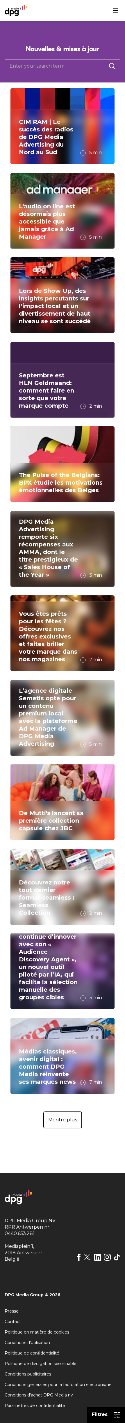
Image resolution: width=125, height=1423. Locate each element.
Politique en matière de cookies (37, 1332)
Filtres (100, 1414)
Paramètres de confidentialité (35, 1405)
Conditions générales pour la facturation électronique (58, 1384)
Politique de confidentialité (32, 1353)
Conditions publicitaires (28, 1374)
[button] (62, 1119)
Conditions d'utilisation (27, 1342)
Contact (13, 1321)
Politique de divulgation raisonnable (40, 1363)
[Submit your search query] (112, 66)
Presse (12, 1311)
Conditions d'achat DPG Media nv (39, 1395)
